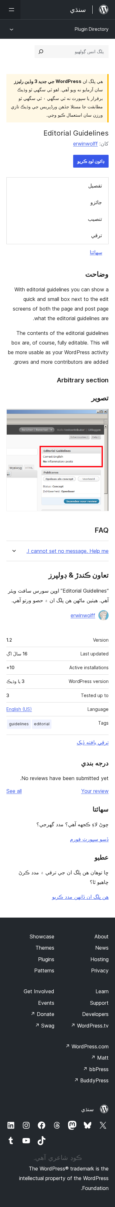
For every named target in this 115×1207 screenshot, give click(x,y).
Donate (42, 1014)
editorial (42, 723)
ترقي (96, 235)
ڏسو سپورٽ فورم (89, 839)
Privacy (100, 970)
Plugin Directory (92, 29)
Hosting (99, 959)
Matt (100, 1057)
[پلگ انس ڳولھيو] (40, 51)
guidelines (19, 723)
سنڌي (87, 1109)
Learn (102, 991)
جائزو (96, 202)
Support (99, 1003)
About (102, 936)
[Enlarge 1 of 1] (100, 417)
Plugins (46, 959)
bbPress (96, 1069)
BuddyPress (91, 1080)
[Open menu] (10, 9)
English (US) (19, 709)
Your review (95, 791)
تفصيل (95, 185)
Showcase (42, 936)
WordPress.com (87, 1046)
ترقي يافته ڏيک (93, 742)
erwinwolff (85, 143)
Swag (44, 1025)
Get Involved (39, 991)
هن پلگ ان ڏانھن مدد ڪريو (80, 897)
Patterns (44, 970)
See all (14, 791)
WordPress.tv (90, 1025)
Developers (95, 1014)
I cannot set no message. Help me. (68, 551)
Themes (44, 948)
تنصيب (95, 219)
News (102, 948)
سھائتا (96, 252)
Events (46, 1003)
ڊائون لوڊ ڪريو (90, 161)
